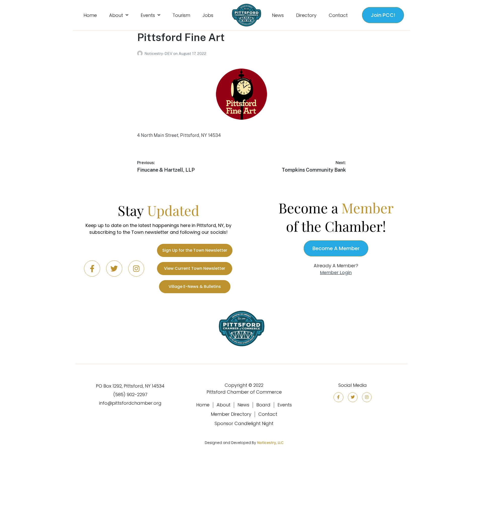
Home (90, 15)
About (116, 15)
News (278, 15)
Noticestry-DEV (158, 53)
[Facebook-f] (92, 268)
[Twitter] (114, 268)
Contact (338, 15)
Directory (306, 15)
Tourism (181, 15)
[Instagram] (136, 268)
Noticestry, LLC (270, 442)
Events (148, 15)
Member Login (336, 272)
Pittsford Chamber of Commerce (244, 392)
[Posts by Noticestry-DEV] (140, 53)
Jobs (208, 15)
